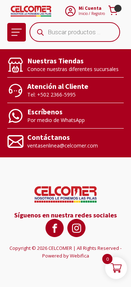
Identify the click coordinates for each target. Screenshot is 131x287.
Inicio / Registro (92, 13)
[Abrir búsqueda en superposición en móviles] (75, 32)
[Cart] (114, 11)
